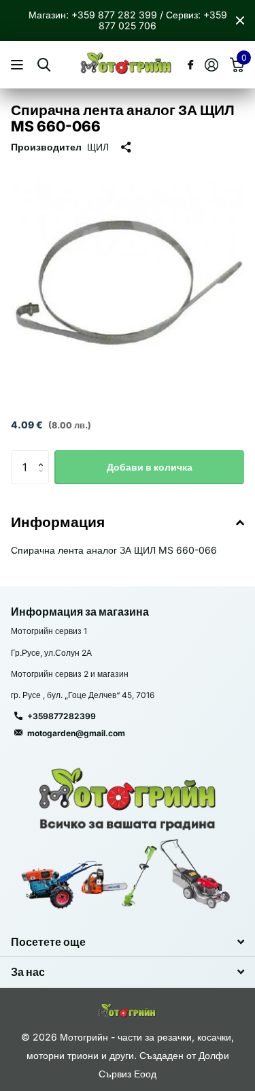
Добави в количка (149, 467)
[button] (44, 455)
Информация (58, 522)
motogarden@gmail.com (76, 733)
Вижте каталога (19, 65)
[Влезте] (211, 64)
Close (240, 20)
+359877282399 (61, 716)
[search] (43, 65)
